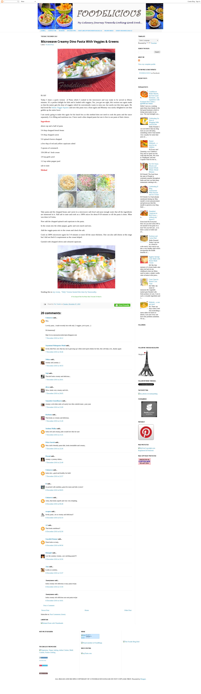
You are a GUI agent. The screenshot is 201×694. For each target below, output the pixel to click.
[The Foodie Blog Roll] (131, 642)
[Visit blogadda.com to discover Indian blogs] (43, 666)
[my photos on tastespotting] (147, 394)
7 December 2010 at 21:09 (54, 407)
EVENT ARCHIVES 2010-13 (124, 30)
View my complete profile (146, 64)
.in (88, 636)
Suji (47, 373)
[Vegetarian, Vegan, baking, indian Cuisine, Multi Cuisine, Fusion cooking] (58, 652)
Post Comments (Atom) (57, 614)
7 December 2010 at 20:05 (54, 393)
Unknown (49, 318)
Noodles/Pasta (50, 44)
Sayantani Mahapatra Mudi (55, 345)
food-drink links (42, 660)
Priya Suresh (50, 442)
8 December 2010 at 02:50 (54, 531)
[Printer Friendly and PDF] (122, 305)
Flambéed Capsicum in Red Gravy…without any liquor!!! (153, 215)
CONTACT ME (52, 30)
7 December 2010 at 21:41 (54, 435)
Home (87, 610)
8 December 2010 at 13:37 (54, 573)
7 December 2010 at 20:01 (54, 380)
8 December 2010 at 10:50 (54, 559)
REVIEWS (62, 30)
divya (47, 387)
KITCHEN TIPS (71, 30)
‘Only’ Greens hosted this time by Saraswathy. (79, 292)
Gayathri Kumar (51, 539)
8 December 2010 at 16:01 (54, 600)
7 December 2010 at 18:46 (54, 352)
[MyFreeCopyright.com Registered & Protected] (149, 450)
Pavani (48, 456)
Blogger (143, 679)
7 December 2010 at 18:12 (54, 338)
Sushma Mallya (51, 428)
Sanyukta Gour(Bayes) (54, 401)
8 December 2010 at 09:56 (54, 545)
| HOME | (43, 30)
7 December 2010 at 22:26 (54, 448)
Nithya (48, 359)
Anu (47, 567)
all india (88, 637)
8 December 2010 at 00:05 (54, 490)
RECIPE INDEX (108, 30)
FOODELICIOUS (145, 73)
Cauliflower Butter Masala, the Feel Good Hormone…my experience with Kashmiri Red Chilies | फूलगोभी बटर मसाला (149, 98)
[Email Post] (44, 304)
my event (56, 292)
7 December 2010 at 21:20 (54, 421)
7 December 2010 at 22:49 (54, 462)
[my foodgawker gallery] (149, 416)
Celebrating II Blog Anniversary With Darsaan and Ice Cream (154, 190)
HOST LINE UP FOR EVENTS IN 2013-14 (90, 30)
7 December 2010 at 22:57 (54, 476)
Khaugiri (49, 553)
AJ (47, 525)
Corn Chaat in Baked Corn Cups (153, 281)
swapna (48, 511)
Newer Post (45, 610)
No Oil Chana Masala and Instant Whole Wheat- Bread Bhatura (153, 168)
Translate (154, 43)
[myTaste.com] (86, 653)
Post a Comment (48, 605)
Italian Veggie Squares (60, 108)
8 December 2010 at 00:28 (54, 504)
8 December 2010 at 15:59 (54, 587)
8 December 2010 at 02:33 (54, 518)
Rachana (49, 415)
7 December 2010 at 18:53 (54, 366)
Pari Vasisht (57, 304)
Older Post (127, 610)
